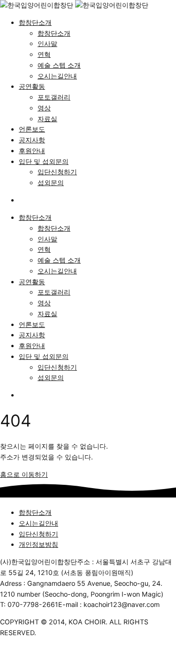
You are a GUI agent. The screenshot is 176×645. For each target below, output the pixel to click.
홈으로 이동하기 (24, 474)
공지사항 (32, 140)
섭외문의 (51, 183)
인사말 (47, 43)
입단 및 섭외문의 (44, 161)
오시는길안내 (57, 76)
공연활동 (32, 86)
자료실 (47, 119)
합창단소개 (35, 22)
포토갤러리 (54, 97)
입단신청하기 (57, 172)
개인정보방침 (38, 544)
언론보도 (32, 129)
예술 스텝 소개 (59, 65)
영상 (44, 108)
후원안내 (32, 151)
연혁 (44, 54)
